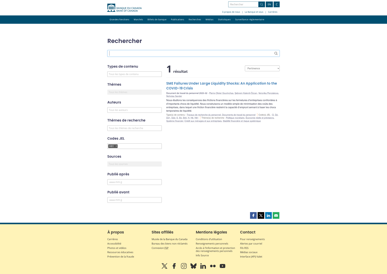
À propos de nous (231, 11)
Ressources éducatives (120, 252)
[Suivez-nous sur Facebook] (174, 268)
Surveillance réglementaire (249, 19)
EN (269, 4)
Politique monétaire (235, 117)
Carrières (272, 11)
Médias (209, 19)
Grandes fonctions (119, 19)
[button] (253, 215)
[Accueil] (124, 8)
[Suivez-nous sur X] (165, 268)
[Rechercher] (276, 53)
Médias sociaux (248, 252)
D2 (276, 114)
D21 (168, 117)
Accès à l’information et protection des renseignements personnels (215, 249)
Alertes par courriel (251, 243)
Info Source (202, 255)
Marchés (138, 19)
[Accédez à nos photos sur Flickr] (213, 268)
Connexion (160, 248)
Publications (177, 19)
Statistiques (224, 19)
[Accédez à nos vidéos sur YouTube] (222, 268)
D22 (173, 117)
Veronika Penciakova (268, 93)
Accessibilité (114, 243)
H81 (196, 117)
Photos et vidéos (116, 248)
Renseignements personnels (212, 243)
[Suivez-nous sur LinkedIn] (203, 268)
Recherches (195, 19)
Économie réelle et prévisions (260, 117)
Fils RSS (244, 248)
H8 (192, 117)
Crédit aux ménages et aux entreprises (203, 120)
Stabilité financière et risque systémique (242, 120)
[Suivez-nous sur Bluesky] (194, 268)
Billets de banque (157, 19)
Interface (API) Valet (251, 256)
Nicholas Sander (174, 96)
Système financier (174, 120)
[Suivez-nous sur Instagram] (184, 268)
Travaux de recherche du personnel (204, 114)
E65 (185, 117)
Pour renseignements (252, 239)
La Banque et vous (254, 11)
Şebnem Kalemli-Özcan (246, 93)
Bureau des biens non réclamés (170, 243)
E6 (180, 117)
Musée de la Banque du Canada (169, 239)
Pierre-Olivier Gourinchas (221, 93)
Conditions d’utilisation (209, 239)
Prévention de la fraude (120, 256)
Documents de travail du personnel (238, 114)
